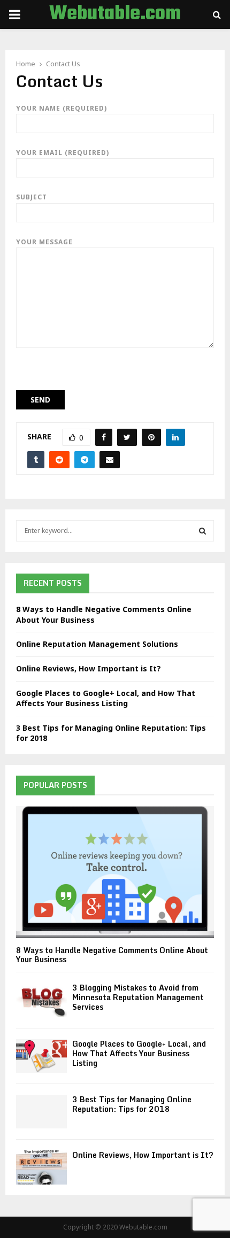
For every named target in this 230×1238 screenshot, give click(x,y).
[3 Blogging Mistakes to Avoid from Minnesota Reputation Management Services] (41, 1000)
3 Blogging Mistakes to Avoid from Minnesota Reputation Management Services (138, 997)
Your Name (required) (61, 108)
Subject (31, 197)
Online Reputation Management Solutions (97, 644)
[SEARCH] (202, 530)
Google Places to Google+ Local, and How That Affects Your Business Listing (105, 698)
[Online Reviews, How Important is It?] (41, 1167)
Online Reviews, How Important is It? (88, 668)
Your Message (44, 241)
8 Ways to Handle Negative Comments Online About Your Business (112, 954)
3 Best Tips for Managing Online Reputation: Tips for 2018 (131, 1104)
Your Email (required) (62, 152)
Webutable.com (115, 14)
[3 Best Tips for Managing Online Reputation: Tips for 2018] (41, 1111)
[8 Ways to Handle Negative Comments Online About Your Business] (115, 872)
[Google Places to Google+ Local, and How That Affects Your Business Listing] (41, 1056)
